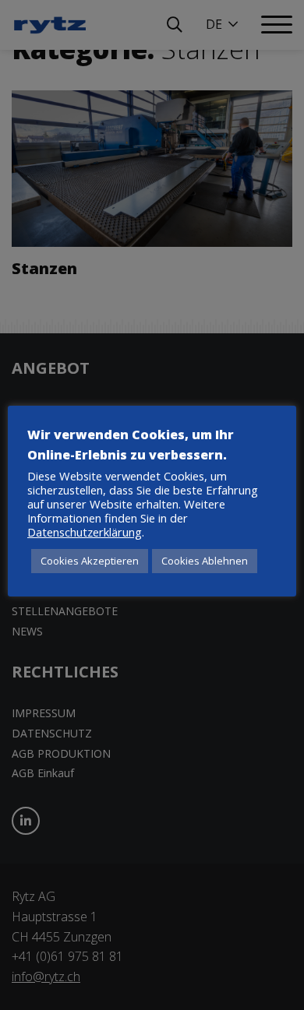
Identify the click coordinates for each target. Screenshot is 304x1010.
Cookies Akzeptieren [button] (90, 561)
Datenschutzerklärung (84, 532)
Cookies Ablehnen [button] (204, 561)
